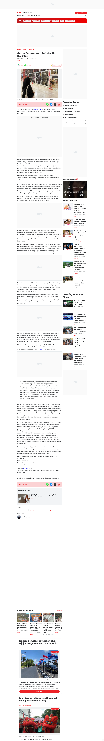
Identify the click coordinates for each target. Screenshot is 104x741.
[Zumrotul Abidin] (19, 517)
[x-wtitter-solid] (55, 104)
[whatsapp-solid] (47, 104)
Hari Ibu (25, 468)
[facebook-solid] (51, 104)
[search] (73, 13)
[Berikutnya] (62, 602)
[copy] (59, 104)
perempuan (38, 109)
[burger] (86, 16)
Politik (40, 349)
